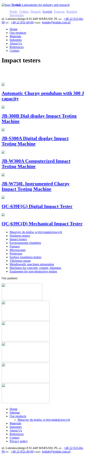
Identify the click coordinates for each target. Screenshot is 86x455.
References (17, 434)
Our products (18, 416)
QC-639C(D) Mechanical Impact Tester (42, 223)
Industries (16, 427)
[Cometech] (26, 381)
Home (13, 409)
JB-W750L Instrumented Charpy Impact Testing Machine (36, 186)
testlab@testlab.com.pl (56, 22)
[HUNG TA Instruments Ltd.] (26, 340)
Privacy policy (19, 441)
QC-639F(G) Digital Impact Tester (37, 206)
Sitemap (15, 412)
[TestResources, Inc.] (26, 402)
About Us (16, 430)
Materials (15, 423)
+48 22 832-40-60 (22, 22)
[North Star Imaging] (26, 319)
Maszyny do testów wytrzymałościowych (44, 419)
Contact (14, 437)
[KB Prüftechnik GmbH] (26, 361)
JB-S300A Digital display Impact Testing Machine (35, 141)
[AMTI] (22, 299)
